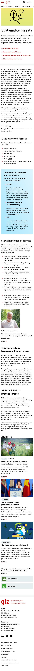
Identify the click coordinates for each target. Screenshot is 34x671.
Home (3, 6)
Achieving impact (13, 6)
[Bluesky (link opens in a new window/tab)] (7, 637)
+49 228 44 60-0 (11, 615)
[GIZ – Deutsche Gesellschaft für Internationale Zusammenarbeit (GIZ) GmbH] (8, 2)
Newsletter (5, 654)
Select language (29, 2)
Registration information (9, 642)
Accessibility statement (8, 660)
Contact (3, 657)
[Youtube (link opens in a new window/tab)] (11, 637)
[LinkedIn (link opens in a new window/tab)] (2, 637)
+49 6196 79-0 (10, 628)
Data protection (6, 645)
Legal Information (7, 648)
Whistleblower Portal (8, 651)
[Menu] (2, 2)
